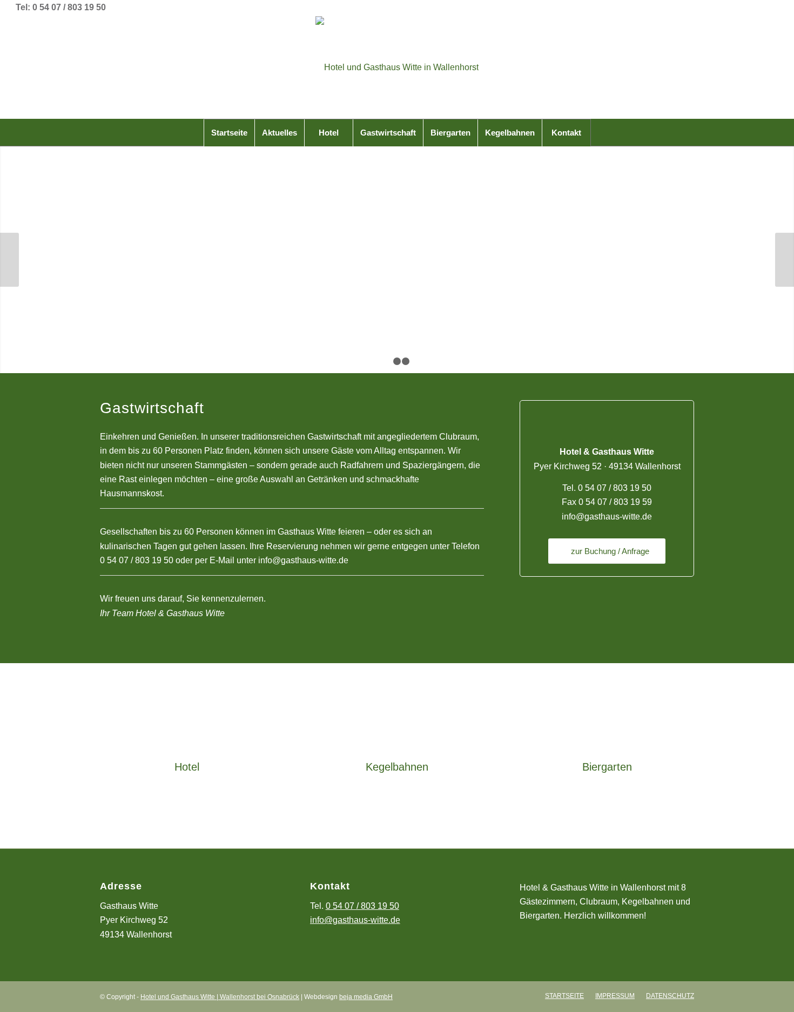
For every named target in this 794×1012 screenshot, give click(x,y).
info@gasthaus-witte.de (303, 560)
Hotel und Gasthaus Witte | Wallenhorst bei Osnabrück (219, 997)
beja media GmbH (366, 997)
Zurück (9, 260)
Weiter (784, 260)
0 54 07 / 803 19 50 (136, 560)
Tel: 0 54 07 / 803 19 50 (61, 7)
